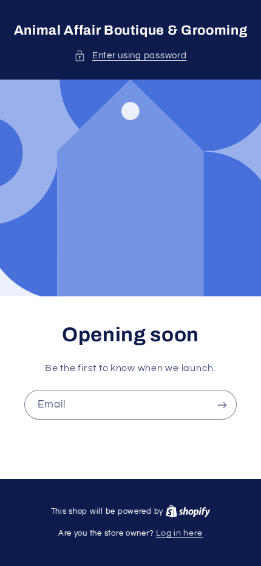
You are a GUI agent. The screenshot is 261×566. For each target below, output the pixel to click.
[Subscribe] (222, 405)
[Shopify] (188, 511)
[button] (130, 56)
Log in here (179, 533)
